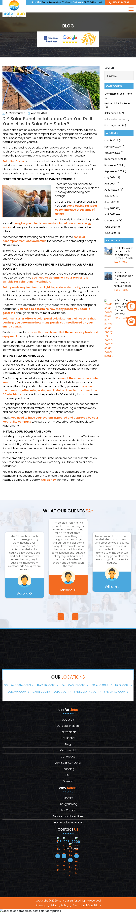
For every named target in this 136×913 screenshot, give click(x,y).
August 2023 (111, 189)
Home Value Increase (68, 822)
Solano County (102, 685)
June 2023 (110, 202)
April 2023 (109, 214)
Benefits (68, 798)
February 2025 (112, 146)
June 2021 (110, 226)
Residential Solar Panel (117, 103)
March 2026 (111, 140)
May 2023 (109, 208)
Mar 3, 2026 (120, 262)
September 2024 (114, 171)
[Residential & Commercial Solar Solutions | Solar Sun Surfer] (14, 8)
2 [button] (70, 614)
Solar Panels (111, 113)
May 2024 (110, 177)
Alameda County (47, 685)
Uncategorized (112, 125)
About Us (68, 720)
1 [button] (65, 614)
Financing (68, 769)
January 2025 (112, 152)
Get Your (87, 2)
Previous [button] (61, 616)
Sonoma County (18, 691)
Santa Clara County (87, 691)
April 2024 (110, 183)
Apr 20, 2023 (38, 113)
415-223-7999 (120, 2)
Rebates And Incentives (68, 816)
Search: (109, 68)
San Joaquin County (75, 685)
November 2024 (113, 165)
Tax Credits (68, 810)
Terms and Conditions (87, 905)
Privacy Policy (59, 905)
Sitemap (68, 781)
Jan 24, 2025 (121, 317)
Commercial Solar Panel (118, 93)
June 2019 (110, 233)
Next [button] (75, 616)
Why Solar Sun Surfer (68, 763)
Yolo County (62, 691)
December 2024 (113, 159)
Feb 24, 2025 (121, 290)
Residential (68, 738)
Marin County (41, 691)
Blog (68, 744)
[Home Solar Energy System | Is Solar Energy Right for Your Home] (108, 328)
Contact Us (68, 757)
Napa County (123, 685)
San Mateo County (116, 691)
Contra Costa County (18, 685)
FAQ (68, 775)
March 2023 (111, 220)
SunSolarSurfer (15, 113)
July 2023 (109, 196)
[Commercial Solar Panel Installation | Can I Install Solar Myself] (131, 306)
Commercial (68, 750)
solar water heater (115, 119)
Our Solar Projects (68, 726)
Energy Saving (68, 804)
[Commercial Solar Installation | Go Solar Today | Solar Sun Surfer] (108, 275)
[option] (24, 565)
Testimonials (68, 732)
